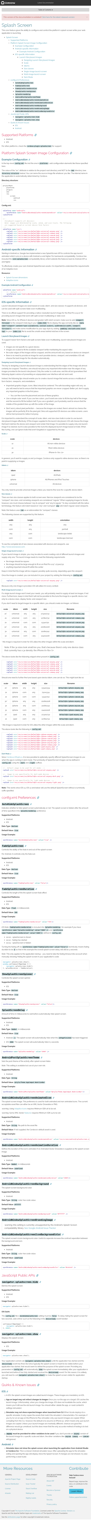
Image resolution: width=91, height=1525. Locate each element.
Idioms (26, 66)
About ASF (50, 1481)
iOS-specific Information (25, 54)
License (8, 1488)
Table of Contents (45, 10)
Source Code (30, 1479)
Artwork (8, 1493)
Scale (26, 63)
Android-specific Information (26, 49)
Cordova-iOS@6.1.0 (14, 757)
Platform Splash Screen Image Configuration (29, 43)
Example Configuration (24, 46)
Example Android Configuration (32, 52)
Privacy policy (52, 1504)
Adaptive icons (12, 280)
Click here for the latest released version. (58, 17)
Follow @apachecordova (78, 1497)
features (28, 1113)
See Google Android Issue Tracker (40, 1228)
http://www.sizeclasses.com (13, 547)
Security (50, 1500)
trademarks (37, 1513)
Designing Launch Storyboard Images (39, 60)
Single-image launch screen (35, 71)
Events (49, 1485)
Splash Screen (12, 37)
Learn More (76, 1491)
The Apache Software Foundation (27, 1511)
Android (18, 128)
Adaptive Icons (20, 1109)
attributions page (14, 1517)
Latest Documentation (46, 3)
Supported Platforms (19, 40)
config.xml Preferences (20, 80)
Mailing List (30, 1493)
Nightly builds (31, 1498)
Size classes (29, 69)
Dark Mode (28, 77)
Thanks (49, 1495)
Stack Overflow (31, 1488)
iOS (16, 125)
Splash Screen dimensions (17, 277)
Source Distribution (12, 1484)
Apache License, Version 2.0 (64, 1511)
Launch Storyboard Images (30, 57)
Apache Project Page (12, 1479)
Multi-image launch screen (35, 74)
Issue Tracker (30, 1484)
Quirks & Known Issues (20, 123)
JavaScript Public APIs (20, 114)
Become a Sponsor (53, 1490)
